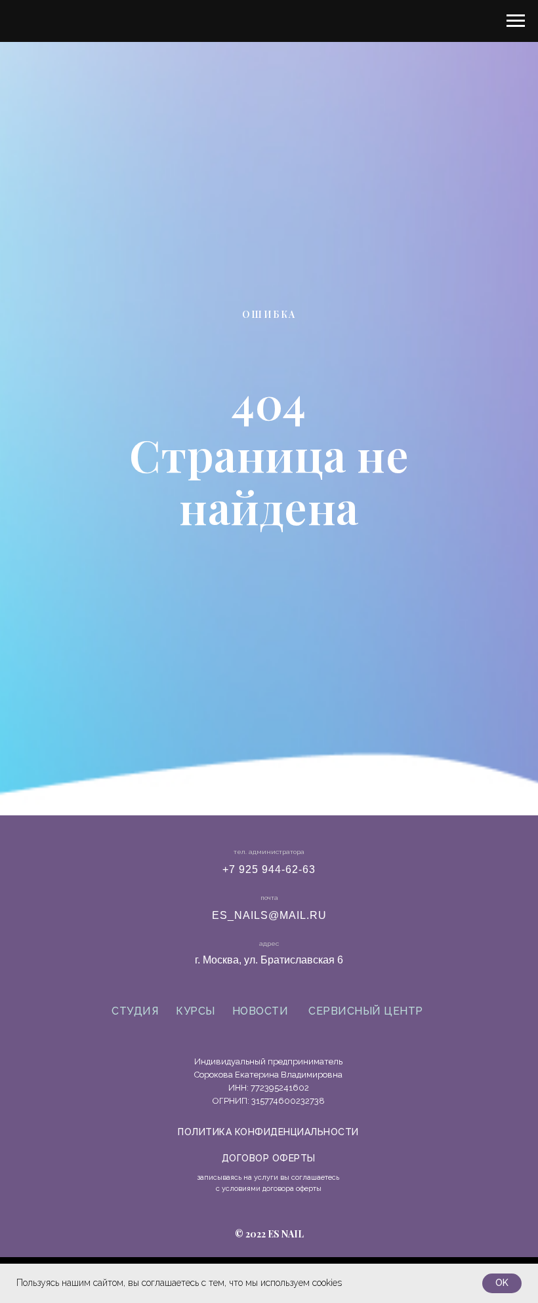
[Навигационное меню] (516, 21)
